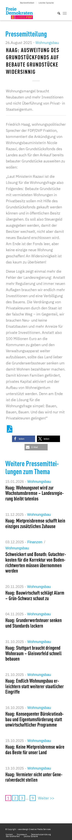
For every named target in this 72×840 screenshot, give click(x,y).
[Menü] (65, 13)
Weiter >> (46, 798)
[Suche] (57, 13)
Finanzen (34, 542)
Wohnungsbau (47, 42)
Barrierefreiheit (27, 2)
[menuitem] (27, 3)
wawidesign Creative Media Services (34, 829)
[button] (23, 439)
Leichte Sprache (46, 2)
